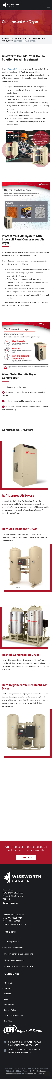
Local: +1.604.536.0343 (12, 918)
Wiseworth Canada (14, 69)
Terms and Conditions (13, 1015)
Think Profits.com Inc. (36, 1073)
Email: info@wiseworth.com (14, 924)
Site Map (8, 1021)
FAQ (6, 999)
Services (7, 988)
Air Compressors (11, 941)
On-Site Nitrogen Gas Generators (19, 966)
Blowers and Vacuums (14, 960)
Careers (7, 993)
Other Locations (10, 903)
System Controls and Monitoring (18, 953)
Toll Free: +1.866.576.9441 (14, 914)
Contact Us (26, 857)
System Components (13, 947)
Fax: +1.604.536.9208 (11, 921)
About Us (8, 982)
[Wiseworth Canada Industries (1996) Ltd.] (11, 5)
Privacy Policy (10, 1010)
